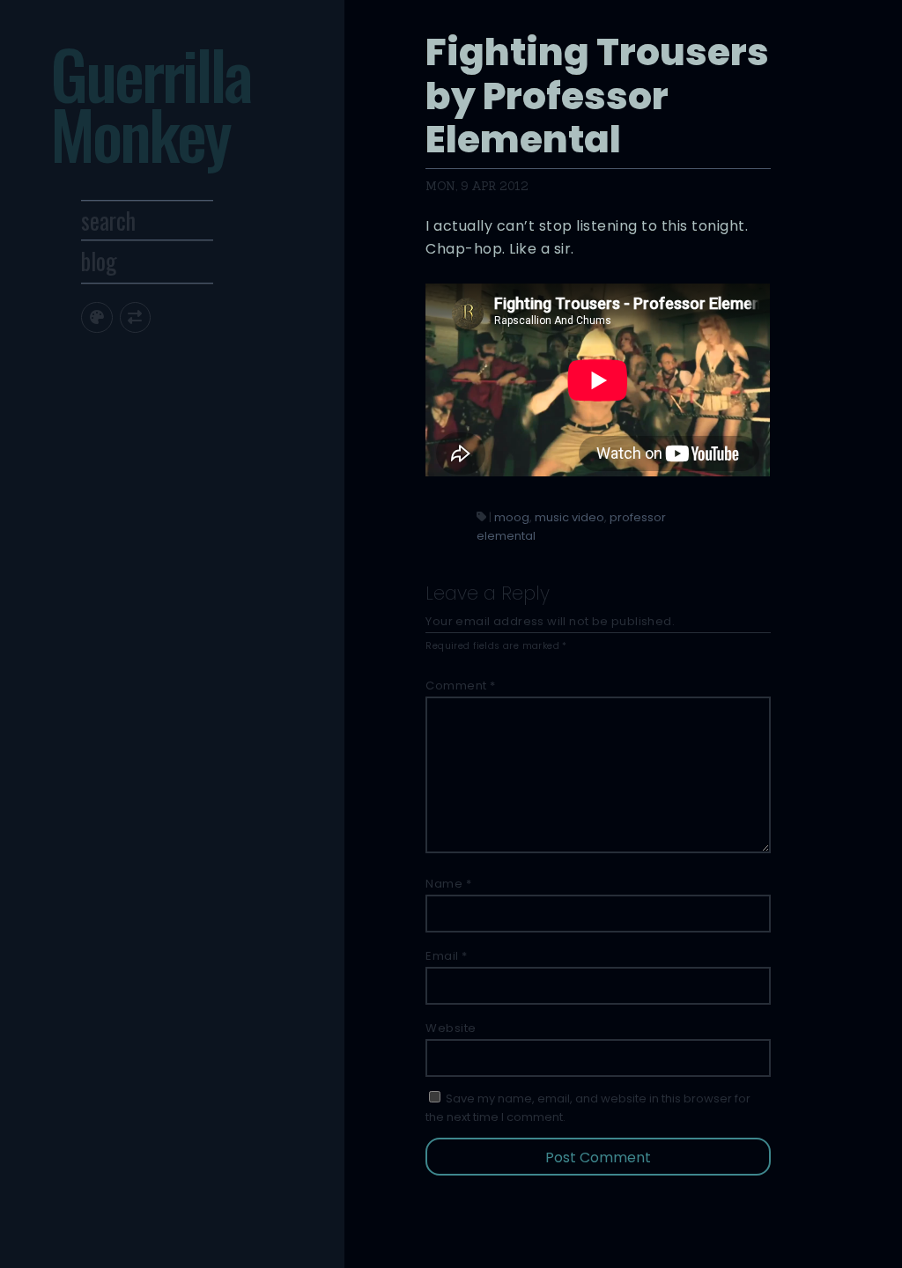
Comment (460, 685)
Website (451, 1028)
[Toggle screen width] (135, 317)
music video (569, 517)
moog (511, 517)
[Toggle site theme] (96, 317)
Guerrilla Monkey (150, 103)
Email (446, 955)
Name (448, 883)
